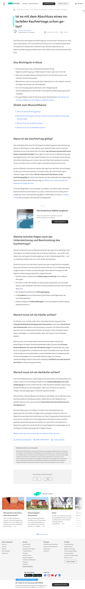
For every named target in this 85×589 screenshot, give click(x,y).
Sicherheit (46, 551)
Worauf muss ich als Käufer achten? (30, 123)
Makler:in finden (62, 3)
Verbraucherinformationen (50, 546)
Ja (37, 479)
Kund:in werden (70, 561)
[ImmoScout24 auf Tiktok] (56, 576)
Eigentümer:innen (34, 3)
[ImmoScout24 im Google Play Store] (37, 576)
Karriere (4, 546)
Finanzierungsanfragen (70, 551)
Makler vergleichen (60, 221)
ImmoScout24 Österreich (29, 560)
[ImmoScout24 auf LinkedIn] (59, 576)
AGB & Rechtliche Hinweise (50, 544)
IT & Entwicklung (27, 551)
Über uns (4, 544)
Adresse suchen (27, 555)
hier (21, 289)
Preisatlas (25, 553)
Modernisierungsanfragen (71, 555)
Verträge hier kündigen (29, 549)
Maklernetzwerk (68, 546)
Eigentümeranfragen (69, 549)
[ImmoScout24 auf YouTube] (52, 576)
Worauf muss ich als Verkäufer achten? (31, 127)
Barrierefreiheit (6, 551)
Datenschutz (46, 549)
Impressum (5, 553)
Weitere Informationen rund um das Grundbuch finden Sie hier (36, 433)
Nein (48, 479)
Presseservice (26, 546)
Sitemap (4, 549)
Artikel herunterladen (23, 440)
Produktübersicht (68, 544)
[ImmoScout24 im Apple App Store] (28, 576)
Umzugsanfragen (68, 553)
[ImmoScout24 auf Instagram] (48, 576)
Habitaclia (25, 564)
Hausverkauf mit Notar (23, 9)
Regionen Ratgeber (28, 557)
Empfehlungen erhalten (60, 584)
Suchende (25, 3)
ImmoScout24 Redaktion (24, 30)
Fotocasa (25, 562)
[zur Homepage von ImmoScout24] (14, 4)
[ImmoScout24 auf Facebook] (45, 576)
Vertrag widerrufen (28, 566)
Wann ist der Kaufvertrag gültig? (29, 112)
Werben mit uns (68, 557)
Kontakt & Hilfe (26, 544)
